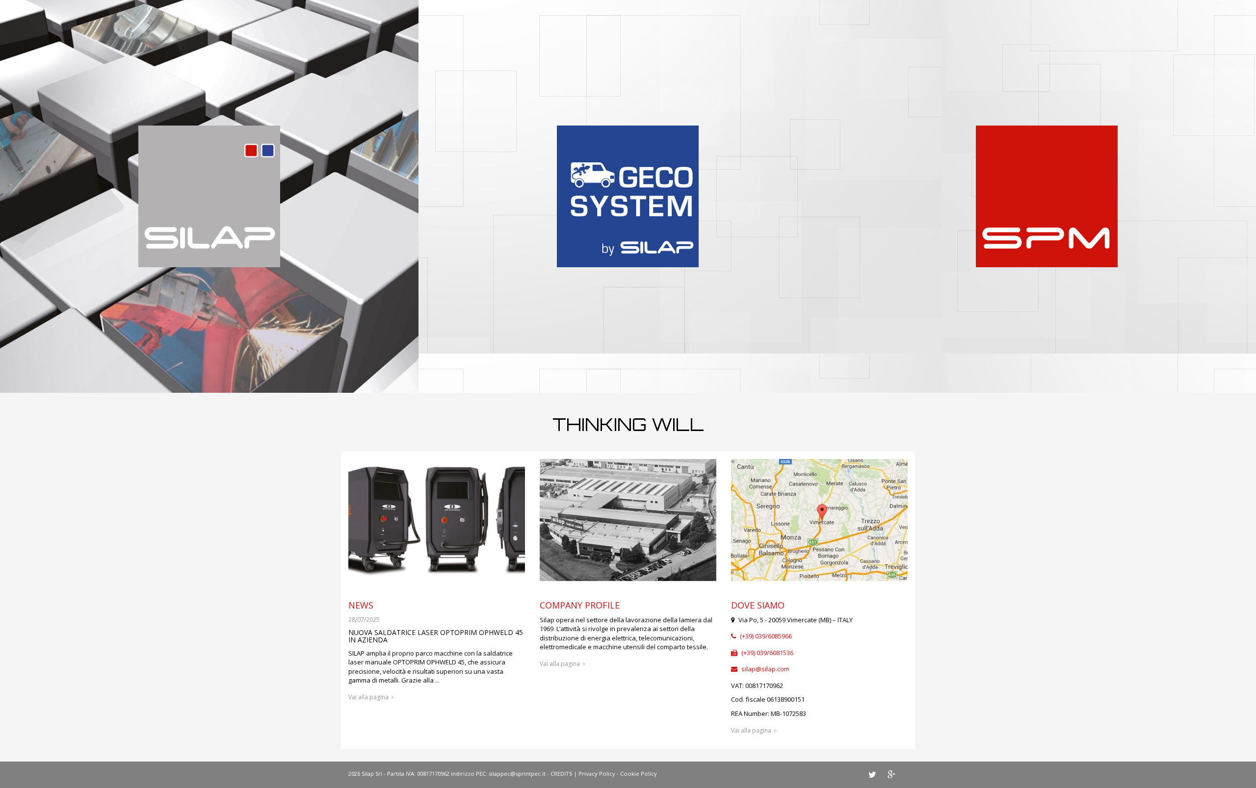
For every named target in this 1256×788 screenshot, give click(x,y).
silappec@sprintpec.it (517, 773)
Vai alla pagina (368, 697)
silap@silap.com (765, 668)
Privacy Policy (596, 773)
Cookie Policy (638, 773)
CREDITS (561, 773)
